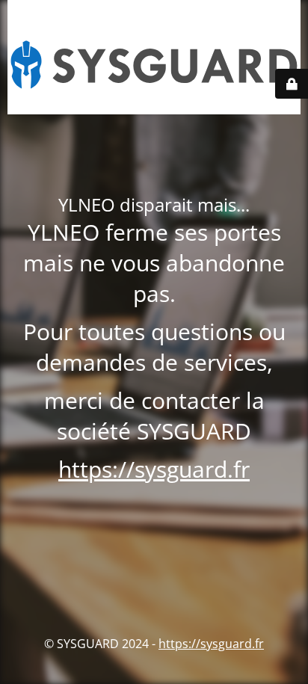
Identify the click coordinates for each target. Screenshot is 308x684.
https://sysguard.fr (154, 469)
